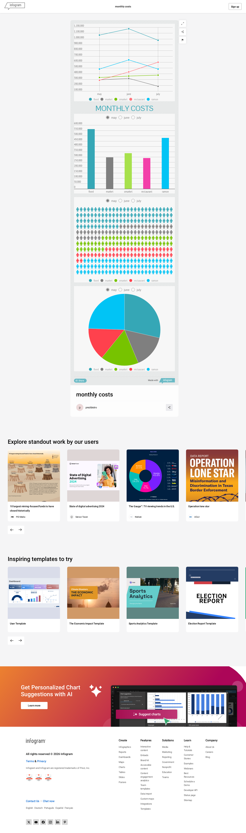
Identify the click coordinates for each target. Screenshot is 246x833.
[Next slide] (20, 529)
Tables (122, 772)
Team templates (145, 787)
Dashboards (125, 757)
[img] (91, 159)
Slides (122, 777)
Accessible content (145, 767)
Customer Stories (188, 757)
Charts (122, 767)
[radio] (112, 118)
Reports (122, 752)
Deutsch (38, 808)
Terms (30, 761)
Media (165, 747)
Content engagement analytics (146, 777)
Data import (146, 793)
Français (69, 808)
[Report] (182, 40)
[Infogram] (14, 6)
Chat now (49, 801)
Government (168, 762)
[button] (94, 99)
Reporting (166, 757)
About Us (209, 747)
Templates (145, 808)
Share (81, 380)
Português (49, 808)
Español (59, 808)
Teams (165, 777)
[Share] (182, 31)
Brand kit (144, 760)
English (29, 808)
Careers (209, 752)
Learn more (34, 705)
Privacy (41, 761)
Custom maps (147, 798)
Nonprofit (166, 767)
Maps (121, 762)
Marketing (167, 752)
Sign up (235, 6)
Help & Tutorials (188, 748)
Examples (188, 763)
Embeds (144, 755)
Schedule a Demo (189, 783)
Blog (207, 757)
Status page (190, 795)
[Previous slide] (11, 529)
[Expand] (182, 23)
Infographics (125, 747)
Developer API (191, 790)
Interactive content (145, 748)
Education (167, 772)
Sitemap (188, 800)
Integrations (146, 803)
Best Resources (189, 775)
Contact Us (32, 801)
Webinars (188, 768)
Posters (122, 782)
